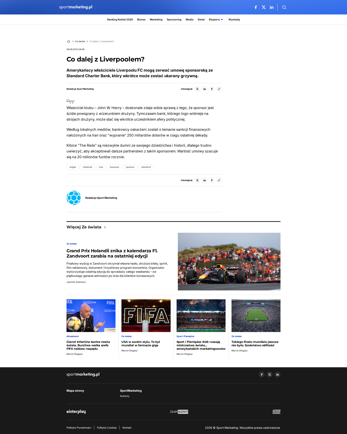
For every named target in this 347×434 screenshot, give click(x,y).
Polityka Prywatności (79, 427)
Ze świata (80, 41)
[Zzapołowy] (179, 412)
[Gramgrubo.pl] (276, 412)
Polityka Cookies (107, 427)
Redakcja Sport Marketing (80, 89)
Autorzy (124, 395)
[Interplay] (76, 412)
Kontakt (127, 427)
